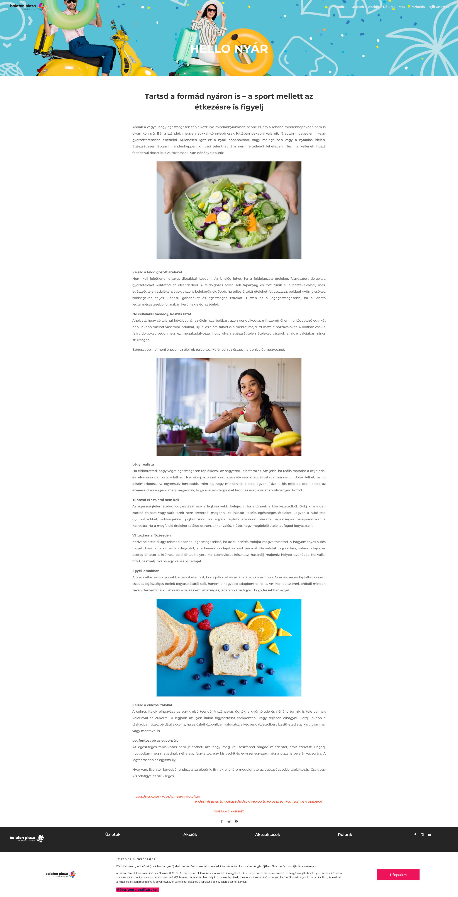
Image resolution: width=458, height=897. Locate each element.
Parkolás (417, 7)
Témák (338, 7)
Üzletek (358, 7)
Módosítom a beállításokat (137, 890)
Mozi (402, 7)
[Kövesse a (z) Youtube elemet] (236, 821)
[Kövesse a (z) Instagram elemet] (229, 821)
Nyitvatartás (439, 7)
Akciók (373, 7)
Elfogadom (398, 875)
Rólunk (389, 7)
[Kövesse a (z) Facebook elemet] (222, 821)
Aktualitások (267, 834)
